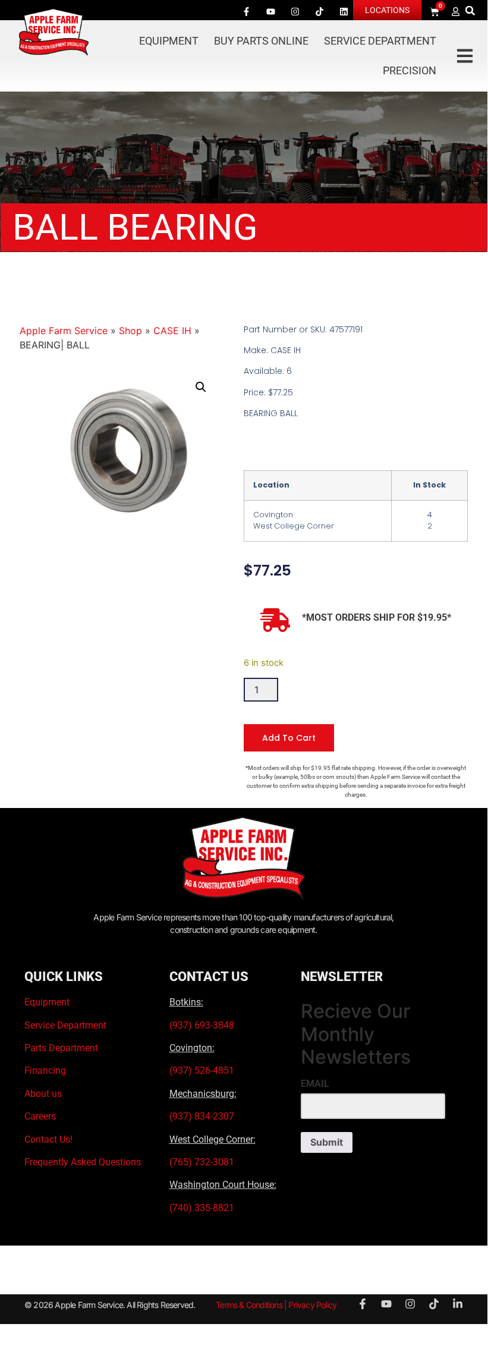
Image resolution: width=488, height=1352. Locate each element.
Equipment (169, 40)
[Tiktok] (320, 11)
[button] (470, 10)
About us (43, 1093)
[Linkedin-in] (457, 1303)
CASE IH (172, 331)
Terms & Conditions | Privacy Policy (276, 1305)
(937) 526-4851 (201, 1070)
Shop (130, 331)
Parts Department (61, 1048)
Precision (409, 70)
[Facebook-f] (247, 11)
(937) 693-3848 (201, 1025)
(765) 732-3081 (201, 1162)
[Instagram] (295, 11)
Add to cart (289, 738)
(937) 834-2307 (201, 1116)
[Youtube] (271, 11)
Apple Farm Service (64, 331)
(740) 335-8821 (203, 1207)
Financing (45, 1070)
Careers (40, 1116)
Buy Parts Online (261, 40)
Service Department (380, 40)
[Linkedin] (344, 11)
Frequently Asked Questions (82, 1162)
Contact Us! (48, 1139)
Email (315, 1084)
